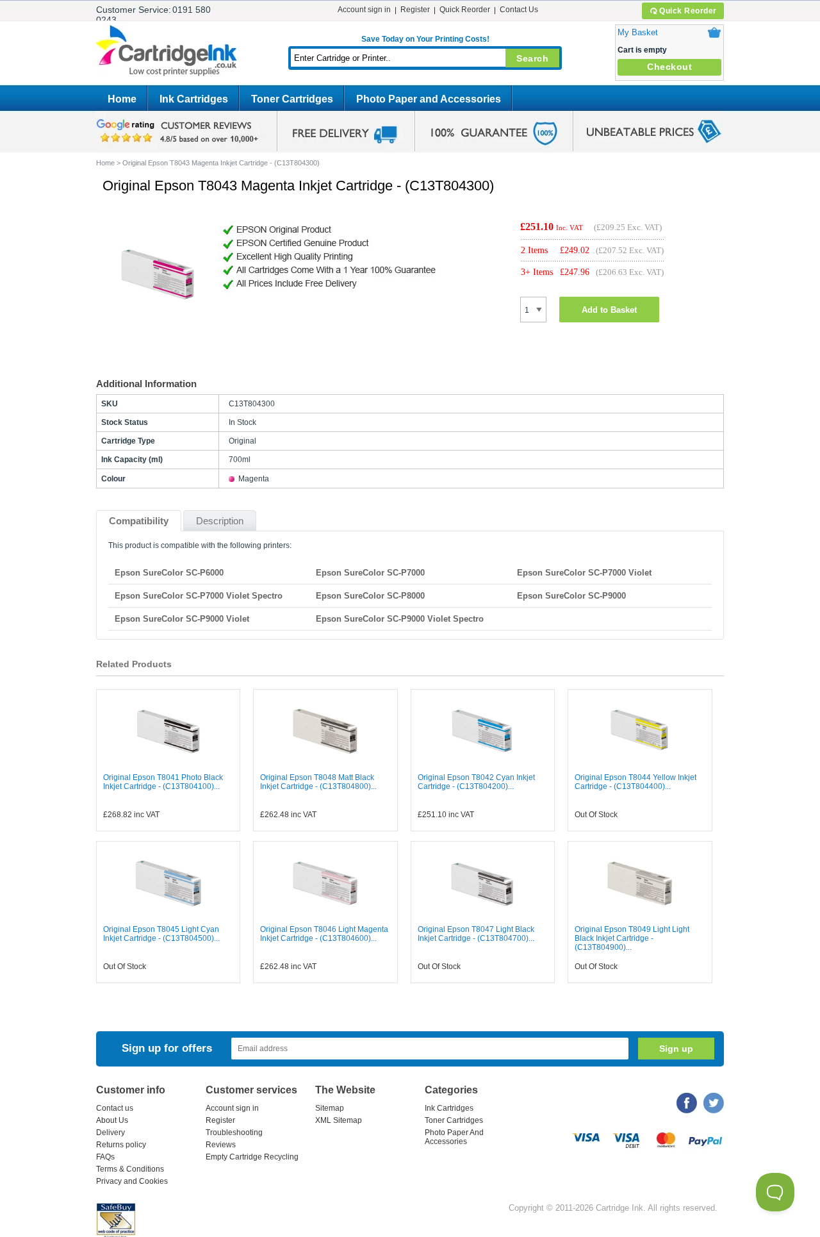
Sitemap (329, 1108)
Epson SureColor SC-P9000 (571, 596)
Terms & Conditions (130, 1169)
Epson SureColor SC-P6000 (169, 572)
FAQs (105, 1156)
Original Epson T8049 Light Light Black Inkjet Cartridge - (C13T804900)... (632, 938)
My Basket (638, 32)
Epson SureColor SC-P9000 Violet (182, 619)
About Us (112, 1120)
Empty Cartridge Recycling (252, 1156)
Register (415, 9)
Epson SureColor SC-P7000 (370, 572)
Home (122, 99)
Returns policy (121, 1144)
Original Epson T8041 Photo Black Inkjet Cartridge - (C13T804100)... (163, 782)
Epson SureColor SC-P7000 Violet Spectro (199, 596)
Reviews (221, 1144)
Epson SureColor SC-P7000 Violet (584, 572)
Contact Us (519, 9)
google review (179, 131)
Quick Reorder (688, 10)
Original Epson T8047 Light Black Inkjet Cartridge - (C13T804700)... (476, 934)
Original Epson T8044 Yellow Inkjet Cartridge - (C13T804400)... (635, 782)
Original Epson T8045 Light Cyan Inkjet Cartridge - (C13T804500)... (161, 934)
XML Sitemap (338, 1120)
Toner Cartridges (292, 99)
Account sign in (364, 9)
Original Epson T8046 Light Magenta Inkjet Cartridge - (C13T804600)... (324, 934)
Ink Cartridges (194, 99)
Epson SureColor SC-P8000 (370, 596)
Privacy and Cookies (132, 1181)
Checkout (669, 67)
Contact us (114, 1108)
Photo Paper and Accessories (428, 99)
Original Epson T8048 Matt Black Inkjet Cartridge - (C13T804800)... (318, 782)
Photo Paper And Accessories (454, 1137)
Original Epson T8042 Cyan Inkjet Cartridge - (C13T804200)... (476, 782)
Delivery (110, 1132)
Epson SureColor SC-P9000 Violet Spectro (400, 619)
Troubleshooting (234, 1132)
